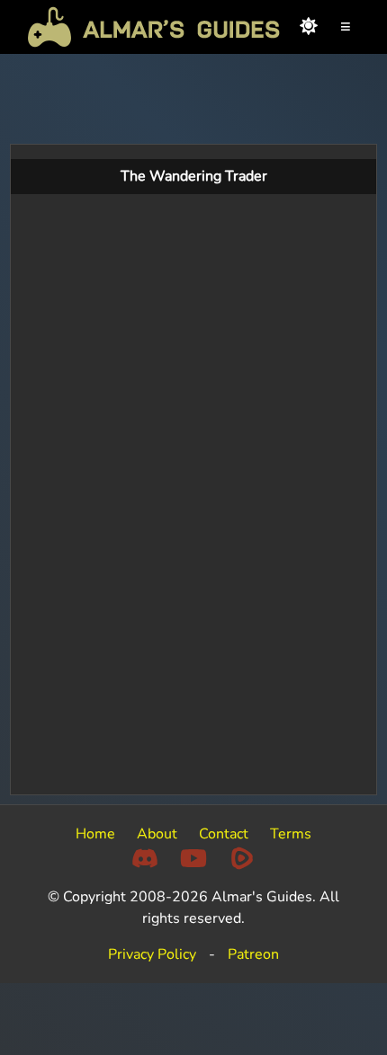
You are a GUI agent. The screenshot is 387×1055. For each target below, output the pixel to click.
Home (95, 834)
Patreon (253, 954)
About (157, 834)
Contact (223, 834)
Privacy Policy (152, 954)
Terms (290, 834)
